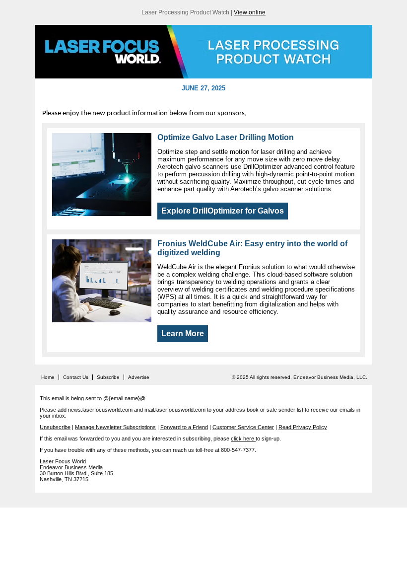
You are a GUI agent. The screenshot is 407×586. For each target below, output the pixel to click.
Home (48, 377)
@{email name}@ (124, 398)
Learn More (182, 333)
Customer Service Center (243, 427)
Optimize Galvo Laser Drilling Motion (225, 137)
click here (243, 438)
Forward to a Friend (184, 427)
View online (250, 12)
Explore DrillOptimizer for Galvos (222, 211)
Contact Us (76, 377)
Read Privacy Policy (302, 427)
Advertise (139, 377)
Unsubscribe (55, 427)
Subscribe (108, 377)
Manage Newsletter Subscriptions (115, 427)
